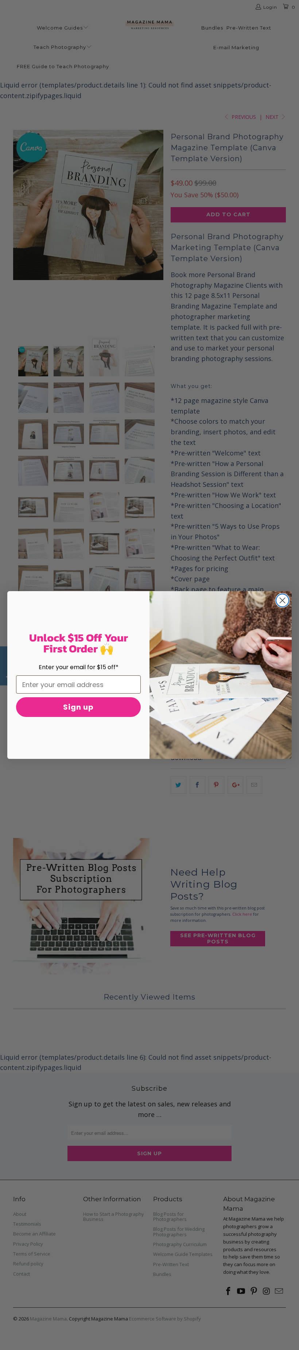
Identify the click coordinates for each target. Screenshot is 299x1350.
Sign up (78, 707)
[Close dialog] (282, 600)
